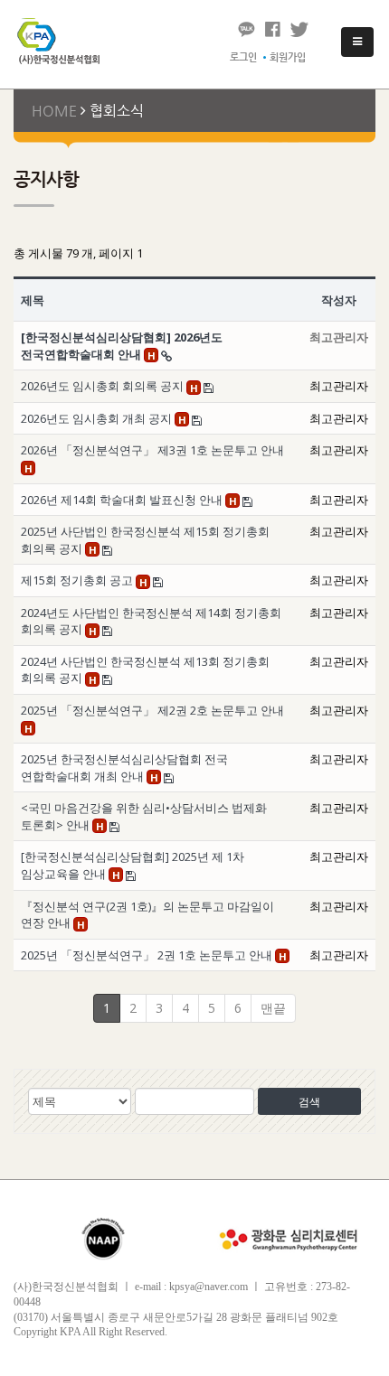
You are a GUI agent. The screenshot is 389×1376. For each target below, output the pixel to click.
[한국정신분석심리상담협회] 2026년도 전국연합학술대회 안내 (122, 345)
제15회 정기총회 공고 (78, 580)
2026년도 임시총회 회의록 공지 (103, 386)
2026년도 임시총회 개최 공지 (98, 418)
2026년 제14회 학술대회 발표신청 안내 (123, 499)
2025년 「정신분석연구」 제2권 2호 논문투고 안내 (152, 710)
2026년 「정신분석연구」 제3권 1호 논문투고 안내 (152, 450)
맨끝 (273, 1007)
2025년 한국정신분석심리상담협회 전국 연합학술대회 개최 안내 (124, 767)
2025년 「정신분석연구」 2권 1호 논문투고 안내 (148, 955)
